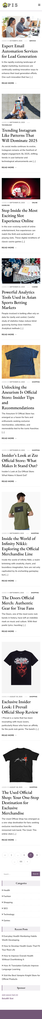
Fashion (7, 896)
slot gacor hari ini (10, 994)
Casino (35, 287)
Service (32, 41)
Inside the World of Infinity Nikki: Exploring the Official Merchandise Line (20, 546)
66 (21, 861)
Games (7, 920)
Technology (7, 125)
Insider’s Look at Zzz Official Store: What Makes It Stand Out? (20, 460)
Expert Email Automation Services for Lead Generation (20, 51)
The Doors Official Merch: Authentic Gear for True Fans (18, 603)
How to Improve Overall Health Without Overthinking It (17, 957)
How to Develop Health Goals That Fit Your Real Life (21, 948)
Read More (8, 83)
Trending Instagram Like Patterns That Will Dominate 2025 (19, 135)
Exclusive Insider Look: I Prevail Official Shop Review (20, 707)
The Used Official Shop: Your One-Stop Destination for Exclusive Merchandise (20, 802)
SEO (6, 908)
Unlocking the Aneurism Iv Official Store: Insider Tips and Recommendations (19, 397)
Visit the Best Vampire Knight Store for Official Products (21, 977)
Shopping (36, 382)
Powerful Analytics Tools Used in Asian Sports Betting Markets (19, 299)
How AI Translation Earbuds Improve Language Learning (20, 967)
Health (7, 890)
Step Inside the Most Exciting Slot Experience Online (20, 215)
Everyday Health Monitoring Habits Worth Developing (19, 938)
